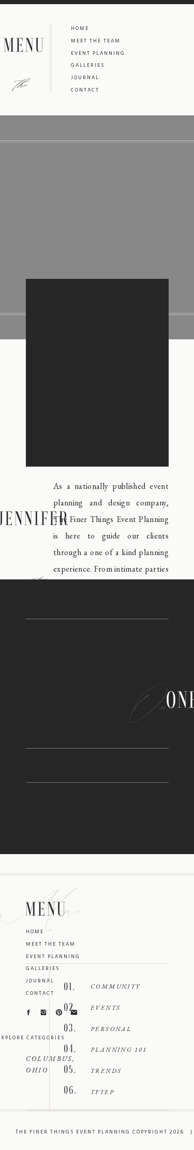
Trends (106, 1071)
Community (116, 986)
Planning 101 (119, 1050)
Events (106, 1008)
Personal (111, 1029)
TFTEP (102, 1092)
